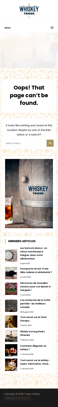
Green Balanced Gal (21, 398)
